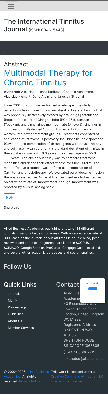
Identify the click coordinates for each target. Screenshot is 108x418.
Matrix (12, 300)
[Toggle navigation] (11, 6)
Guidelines (15, 314)
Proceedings (17, 307)
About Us (15, 321)
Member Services (21, 328)
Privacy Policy (29, 381)
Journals (14, 294)
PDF (9, 197)
